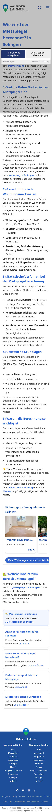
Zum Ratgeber (21, 704)
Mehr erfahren (35, 665)
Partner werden (35, 796)
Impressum (20, 802)
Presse (22, 796)
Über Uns (8, 802)
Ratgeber (6, 796)
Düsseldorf (13, 753)
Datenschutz (33, 802)
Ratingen (13, 778)
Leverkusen (13, 760)
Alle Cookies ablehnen (37, 54)
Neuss (13, 767)
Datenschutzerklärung (40, 62)
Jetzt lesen (25, 643)
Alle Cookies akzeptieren (13, 54)
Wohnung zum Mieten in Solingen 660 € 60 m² (19, 540)
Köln (13, 749)
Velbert (13, 781)
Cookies (44, 802)
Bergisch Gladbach (13, 770)
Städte (47, 796)
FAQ (15, 796)
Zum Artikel (21, 686)
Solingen (13, 764)
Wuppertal (13, 756)
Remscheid (13, 774)
